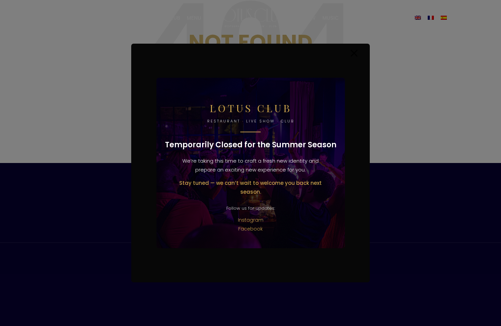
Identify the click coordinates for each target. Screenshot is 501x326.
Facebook (250, 228)
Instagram (250, 220)
